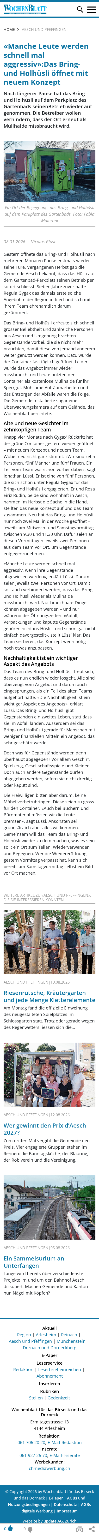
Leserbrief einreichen (59, 1369)
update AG (53, 1521)
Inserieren (49, 1383)
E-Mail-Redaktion (65, 1442)
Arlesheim (46, 1335)
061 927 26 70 (33, 1455)
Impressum (67, 1511)
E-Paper (49, 1355)
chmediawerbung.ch (49, 1468)
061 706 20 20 (31, 1442)
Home (9, 29)
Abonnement (50, 1376)
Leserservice (49, 1363)
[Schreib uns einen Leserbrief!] (79, 1529)
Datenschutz (65, 1504)
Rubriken (49, 1391)
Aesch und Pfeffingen (30, 1341)
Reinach (69, 1335)
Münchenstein (71, 1341)
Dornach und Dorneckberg (49, 1347)
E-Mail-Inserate (65, 1455)
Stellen (36, 1398)
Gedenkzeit (59, 1398)
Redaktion (23, 1369)
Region (24, 1335)
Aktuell (49, 1328)
